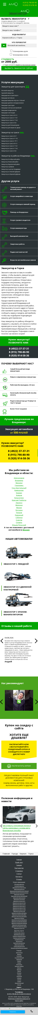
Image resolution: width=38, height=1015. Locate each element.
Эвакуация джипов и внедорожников (12, 103)
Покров (19, 513)
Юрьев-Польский (19, 525)
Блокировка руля (20, 51)
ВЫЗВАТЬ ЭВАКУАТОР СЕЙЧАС (19, 68)
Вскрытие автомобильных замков (23, 260)
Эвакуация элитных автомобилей (11, 108)
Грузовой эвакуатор (7, 93)
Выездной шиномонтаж (19, 236)
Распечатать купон (21, 766)
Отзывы (19, 879)
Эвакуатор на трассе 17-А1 (9, 118)
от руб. (9, 62)
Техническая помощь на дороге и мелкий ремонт (23, 188)
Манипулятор (19, 941)
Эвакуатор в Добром (7, 167)
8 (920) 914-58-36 (30, 5)
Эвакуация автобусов (7, 98)
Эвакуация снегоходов (8, 113)
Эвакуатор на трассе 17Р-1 (9, 141)
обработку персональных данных (25, 65)
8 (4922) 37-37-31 (19, 348)
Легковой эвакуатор (7, 90)
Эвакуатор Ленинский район (9, 162)
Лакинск (19, 503)
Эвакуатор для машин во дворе (10, 127)
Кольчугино (19, 498)
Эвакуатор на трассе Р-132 (9, 138)
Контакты (19, 877)
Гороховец (19, 485)
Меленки (19, 505)
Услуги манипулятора (18, 228)
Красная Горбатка (19, 500)
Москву (26, 530)
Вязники (19, 483)
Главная (19, 860)
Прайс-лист (19, 862)
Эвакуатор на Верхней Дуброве (10, 174)
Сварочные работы (17, 244)
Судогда (19, 520)
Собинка (19, 518)
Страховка (19, 871)
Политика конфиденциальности (19, 999)
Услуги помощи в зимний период (22, 204)
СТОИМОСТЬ (7, 59)
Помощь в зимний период (19, 936)
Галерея (19, 865)
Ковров (19, 495)
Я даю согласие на (20, 65)
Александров (19, 478)
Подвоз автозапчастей (18, 252)
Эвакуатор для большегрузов (10, 125)
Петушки (19, 510)
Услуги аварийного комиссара (21, 196)
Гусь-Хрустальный (19, 488)
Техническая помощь (19, 932)
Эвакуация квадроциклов (8, 110)
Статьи (19, 874)
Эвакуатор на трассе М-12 (9, 115)
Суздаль (19, 522)
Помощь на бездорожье (19, 212)
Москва (19, 984)
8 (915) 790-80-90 (30, 2)
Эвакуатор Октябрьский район (10, 159)
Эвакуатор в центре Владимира (10, 169)
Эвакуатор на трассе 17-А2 (9, 120)
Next (36, 702)
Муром (19, 508)
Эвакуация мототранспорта (9, 95)
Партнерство (19, 868)
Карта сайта (19, 1001)
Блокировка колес (20, 55)
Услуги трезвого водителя (20, 220)
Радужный (19, 515)
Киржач (19, 493)
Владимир (19, 480)
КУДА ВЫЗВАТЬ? (19, 34)
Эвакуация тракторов (7, 105)
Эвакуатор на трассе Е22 (8, 123)
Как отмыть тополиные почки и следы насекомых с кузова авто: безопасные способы (17, 828)
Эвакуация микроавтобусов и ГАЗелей (13, 100)
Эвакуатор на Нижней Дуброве (10, 171)
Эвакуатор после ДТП (19, 928)
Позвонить (12, 1012)
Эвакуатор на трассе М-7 (9, 136)
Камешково (19, 490)
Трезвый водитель (19, 939)
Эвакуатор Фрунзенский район (10, 164)
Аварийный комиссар (19, 934)
